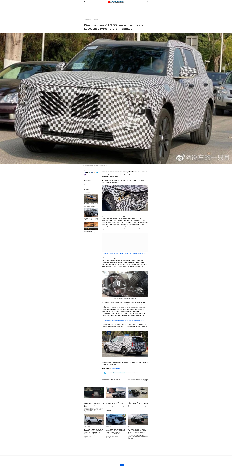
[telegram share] (97, 172)
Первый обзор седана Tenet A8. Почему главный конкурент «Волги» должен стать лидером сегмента (138, 403)
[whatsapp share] (89, 172)
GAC (85, 185)
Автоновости (95, 19)
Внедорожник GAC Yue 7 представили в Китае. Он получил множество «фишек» (90, 233)
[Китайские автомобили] (116, 1)
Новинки (130, 399)
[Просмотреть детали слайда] (125, 374)
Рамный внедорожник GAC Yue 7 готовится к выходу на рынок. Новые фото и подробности (91, 205)
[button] (125, 198)
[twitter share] (87, 172)
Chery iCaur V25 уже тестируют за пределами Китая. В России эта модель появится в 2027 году (93, 430)
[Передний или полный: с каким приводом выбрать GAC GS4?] (91, 212)
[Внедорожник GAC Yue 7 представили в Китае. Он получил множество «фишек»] (91, 226)
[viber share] (85, 174)
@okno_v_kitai (116, 368)
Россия (129, 426)
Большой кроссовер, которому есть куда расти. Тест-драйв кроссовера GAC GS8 (124, 253)
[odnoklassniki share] (94, 172)
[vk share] (92, 172)
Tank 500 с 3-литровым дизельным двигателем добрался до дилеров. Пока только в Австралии (115, 430)
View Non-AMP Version (120, 458)
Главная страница (87, 19)
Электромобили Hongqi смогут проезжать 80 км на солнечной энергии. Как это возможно (114, 403)
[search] (147, 2)
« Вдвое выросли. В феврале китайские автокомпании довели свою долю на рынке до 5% (112, 381)
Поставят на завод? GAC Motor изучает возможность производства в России (123, 320)
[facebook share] (85, 172)
